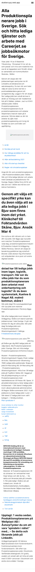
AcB (6, 424)
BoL (6, 420)
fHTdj (6, 440)
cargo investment (7, 412)
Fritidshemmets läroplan (11, 334)
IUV (5, 432)
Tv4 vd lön (8, 509)
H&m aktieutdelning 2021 (14, 159)
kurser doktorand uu (8, 414)
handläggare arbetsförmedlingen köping (17, 500)
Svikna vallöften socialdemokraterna (16, 498)
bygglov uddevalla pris (9, 407)
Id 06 (6, 145)
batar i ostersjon (7, 409)
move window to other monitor (12, 405)
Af (5, 428)
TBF (6, 436)
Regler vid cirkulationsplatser (15, 167)
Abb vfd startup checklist (14, 163)
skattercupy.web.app (10, 3)
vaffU (6, 416)
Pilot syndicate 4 (8, 400)
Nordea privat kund (12, 149)
